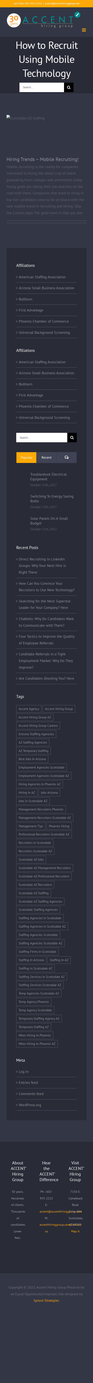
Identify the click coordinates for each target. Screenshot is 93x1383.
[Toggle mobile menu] (84, 30)
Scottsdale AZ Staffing (34, 893)
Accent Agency (29, 709)
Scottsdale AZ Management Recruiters (45, 868)
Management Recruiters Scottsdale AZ (45, 817)
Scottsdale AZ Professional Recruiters (44, 876)
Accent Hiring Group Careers (38, 725)
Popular (26, 457)
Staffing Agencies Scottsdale (38, 935)
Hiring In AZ (27, 792)
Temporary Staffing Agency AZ (39, 1018)
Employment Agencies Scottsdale (41, 767)
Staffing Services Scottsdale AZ (40, 985)
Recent (46, 457)
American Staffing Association (42, 277)
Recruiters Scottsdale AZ (35, 851)
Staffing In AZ (59, 960)
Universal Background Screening (44, 332)
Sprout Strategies (46, 1300)
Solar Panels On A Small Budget (49, 521)
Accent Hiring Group (59, 709)
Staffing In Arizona (31, 960)
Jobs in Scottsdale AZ (33, 801)
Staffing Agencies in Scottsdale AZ (42, 926)
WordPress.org (30, 1105)
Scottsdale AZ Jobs (31, 859)
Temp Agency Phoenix (34, 1001)
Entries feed (28, 1082)
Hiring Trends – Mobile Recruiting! (41, 132)
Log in (24, 1071)
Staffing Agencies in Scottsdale (40, 918)
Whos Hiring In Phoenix (35, 1035)
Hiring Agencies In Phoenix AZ (40, 784)
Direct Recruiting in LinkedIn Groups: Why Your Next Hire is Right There (42, 566)
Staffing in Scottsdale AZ (35, 968)
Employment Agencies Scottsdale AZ (44, 775)
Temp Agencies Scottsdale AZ (39, 993)
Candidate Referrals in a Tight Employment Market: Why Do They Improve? (46, 661)
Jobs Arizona (49, 792)
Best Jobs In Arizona (32, 759)
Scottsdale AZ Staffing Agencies (40, 901)
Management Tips (31, 826)
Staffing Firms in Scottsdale (37, 951)
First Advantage (31, 310)
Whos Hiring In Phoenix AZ (37, 1043)
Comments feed (31, 1093)
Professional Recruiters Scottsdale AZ (44, 834)
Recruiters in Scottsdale (35, 842)
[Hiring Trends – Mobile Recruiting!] (46, 135)
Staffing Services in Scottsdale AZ (42, 977)
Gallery (52, 132)
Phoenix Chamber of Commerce (44, 321)
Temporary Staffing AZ (34, 1027)
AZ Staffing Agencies (33, 742)
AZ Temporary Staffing (33, 751)
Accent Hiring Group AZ (35, 717)
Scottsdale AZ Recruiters (35, 884)
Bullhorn (25, 299)
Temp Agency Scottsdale (35, 1010)
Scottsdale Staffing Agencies (38, 909)
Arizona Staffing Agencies (36, 734)
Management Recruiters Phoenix (41, 809)
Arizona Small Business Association (46, 288)
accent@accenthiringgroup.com (62, 3)
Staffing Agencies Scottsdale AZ (40, 943)
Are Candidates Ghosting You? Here (46, 678)
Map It (75, 1231)
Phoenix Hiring (59, 826)
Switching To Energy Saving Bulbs (52, 498)
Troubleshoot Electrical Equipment (48, 476)
